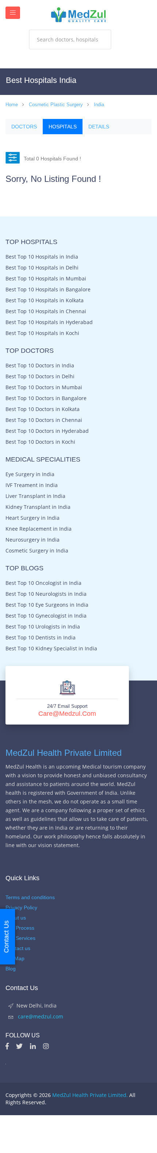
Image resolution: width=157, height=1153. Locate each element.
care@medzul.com (67, 713)
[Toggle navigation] (12, 13)
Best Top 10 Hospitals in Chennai (45, 311)
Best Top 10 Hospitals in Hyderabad (49, 322)
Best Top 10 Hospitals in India (41, 257)
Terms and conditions (30, 897)
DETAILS (98, 126)
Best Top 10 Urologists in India (42, 627)
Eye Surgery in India (29, 474)
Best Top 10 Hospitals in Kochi (42, 333)
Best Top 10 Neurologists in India (46, 594)
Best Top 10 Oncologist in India (43, 583)
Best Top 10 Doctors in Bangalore (46, 398)
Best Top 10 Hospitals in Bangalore (48, 289)
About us (15, 918)
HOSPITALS (63, 126)
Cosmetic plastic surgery (56, 104)
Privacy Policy (21, 907)
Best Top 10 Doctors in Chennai (43, 420)
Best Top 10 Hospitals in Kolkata (44, 300)
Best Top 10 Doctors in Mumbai (43, 387)
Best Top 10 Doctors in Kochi (40, 442)
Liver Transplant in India (35, 496)
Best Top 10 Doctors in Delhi (39, 376)
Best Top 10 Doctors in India (39, 365)
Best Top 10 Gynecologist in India (46, 616)
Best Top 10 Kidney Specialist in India (51, 648)
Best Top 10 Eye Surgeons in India (46, 605)
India (99, 104)
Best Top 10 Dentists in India (40, 638)
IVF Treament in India (31, 485)
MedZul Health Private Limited (63, 753)
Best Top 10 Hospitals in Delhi (41, 268)
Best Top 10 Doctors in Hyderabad (47, 431)
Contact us (17, 948)
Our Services (20, 938)
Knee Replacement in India (38, 529)
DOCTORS (24, 126)
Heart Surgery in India (32, 518)
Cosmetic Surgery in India (36, 551)
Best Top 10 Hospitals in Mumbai (45, 279)
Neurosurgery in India (32, 540)
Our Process (19, 928)
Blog (10, 969)
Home (11, 104)
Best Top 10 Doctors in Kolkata (42, 409)
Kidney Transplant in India (37, 507)
